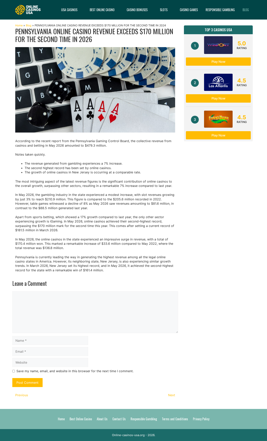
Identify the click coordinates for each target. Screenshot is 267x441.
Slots (164, 9)
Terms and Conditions (175, 419)
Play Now (218, 62)
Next (171, 395)
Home (19, 25)
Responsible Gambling (220, 9)
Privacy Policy (201, 419)
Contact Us (119, 419)
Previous (21, 395)
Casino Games (189, 9)
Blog (246, 9)
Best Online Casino (102, 9)
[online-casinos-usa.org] (28, 9)
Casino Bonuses (137, 9)
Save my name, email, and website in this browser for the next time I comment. (75, 371)
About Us (102, 419)
